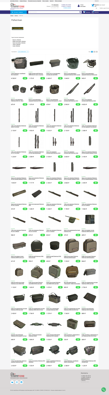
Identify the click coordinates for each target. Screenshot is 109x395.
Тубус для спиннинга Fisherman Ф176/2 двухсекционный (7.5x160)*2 (36, 153)
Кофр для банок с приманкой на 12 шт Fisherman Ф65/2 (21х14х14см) (72, 336)
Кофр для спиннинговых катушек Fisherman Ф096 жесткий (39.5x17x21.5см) (90, 283)
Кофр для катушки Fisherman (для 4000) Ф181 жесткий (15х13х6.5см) (53, 283)
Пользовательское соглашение (34, 0)
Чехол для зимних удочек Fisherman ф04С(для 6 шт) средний (88, 231)
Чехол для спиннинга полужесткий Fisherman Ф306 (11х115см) (71, 153)
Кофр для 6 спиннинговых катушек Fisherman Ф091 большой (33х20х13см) (52, 310)
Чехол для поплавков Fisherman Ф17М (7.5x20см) (19, 205)
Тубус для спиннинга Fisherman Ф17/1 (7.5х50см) (53, 231)
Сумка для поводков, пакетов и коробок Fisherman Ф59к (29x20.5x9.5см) (18, 362)
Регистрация (82, 6)
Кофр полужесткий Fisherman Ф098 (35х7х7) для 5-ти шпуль (36, 74)
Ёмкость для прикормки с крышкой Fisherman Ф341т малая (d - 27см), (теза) (72, 74)
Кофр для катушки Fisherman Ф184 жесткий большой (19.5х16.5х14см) (71, 257)
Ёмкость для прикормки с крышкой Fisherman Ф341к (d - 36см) (36, 101)
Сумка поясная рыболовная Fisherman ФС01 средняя (53, 335)
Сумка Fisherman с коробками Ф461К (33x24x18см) (71, 361)
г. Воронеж (55, 4)
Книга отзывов (45, 0)
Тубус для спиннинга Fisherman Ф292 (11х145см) (18, 126)
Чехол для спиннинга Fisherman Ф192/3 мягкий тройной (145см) (54, 178)
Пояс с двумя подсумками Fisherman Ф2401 (35, 335)
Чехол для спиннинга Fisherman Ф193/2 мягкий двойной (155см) (18, 178)
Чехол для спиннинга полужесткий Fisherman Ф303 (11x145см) (89, 101)
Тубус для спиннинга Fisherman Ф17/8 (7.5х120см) (53, 205)
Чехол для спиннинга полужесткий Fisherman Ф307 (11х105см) (53, 153)
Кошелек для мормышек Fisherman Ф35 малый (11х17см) (18, 335)
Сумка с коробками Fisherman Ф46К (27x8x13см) (53, 361)
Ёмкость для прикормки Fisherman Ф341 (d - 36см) (17, 100)
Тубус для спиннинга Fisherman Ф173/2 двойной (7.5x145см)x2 (89, 126)
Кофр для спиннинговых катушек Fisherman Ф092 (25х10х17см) (72, 309)
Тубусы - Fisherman (16, 44)
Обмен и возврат (58, 0)
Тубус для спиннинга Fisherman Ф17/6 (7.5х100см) (71, 205)
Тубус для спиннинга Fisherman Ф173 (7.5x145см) (18, 152)
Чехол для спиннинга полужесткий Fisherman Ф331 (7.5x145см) (71, 101)
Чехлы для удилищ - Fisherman (19, 42)
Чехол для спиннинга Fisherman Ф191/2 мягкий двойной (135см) (89, 178)
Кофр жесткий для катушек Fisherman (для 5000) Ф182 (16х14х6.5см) (17, 283)
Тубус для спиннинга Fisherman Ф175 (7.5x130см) (53, 126)
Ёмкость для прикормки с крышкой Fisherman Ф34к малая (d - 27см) (89, 74)
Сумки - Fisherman (16, 45)
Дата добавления (22, 51)
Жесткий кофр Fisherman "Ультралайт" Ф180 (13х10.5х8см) (72, 283)
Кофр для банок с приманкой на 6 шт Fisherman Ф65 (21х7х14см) (90, 335)
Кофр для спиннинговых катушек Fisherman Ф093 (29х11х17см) (37, 309)
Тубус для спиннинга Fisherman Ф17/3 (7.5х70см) (36, 231)
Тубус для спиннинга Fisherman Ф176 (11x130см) (36, 126)
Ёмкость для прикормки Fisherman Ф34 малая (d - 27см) (54, 100)
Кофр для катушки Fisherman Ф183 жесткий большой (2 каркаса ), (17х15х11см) (89, 257)
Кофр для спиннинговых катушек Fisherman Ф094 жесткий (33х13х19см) (19, 310)
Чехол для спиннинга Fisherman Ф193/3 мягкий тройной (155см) (89, 152)
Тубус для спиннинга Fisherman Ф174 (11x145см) (71, 126)
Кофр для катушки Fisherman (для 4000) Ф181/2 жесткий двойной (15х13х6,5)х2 (36, 283)
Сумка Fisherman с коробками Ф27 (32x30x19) (18, 74)
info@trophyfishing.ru (85, 378)
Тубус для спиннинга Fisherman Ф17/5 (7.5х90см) (89, 205)
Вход (82, 4)
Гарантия (51, 0)
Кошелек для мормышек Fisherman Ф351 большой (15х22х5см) (88, 310)
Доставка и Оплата (14, 0)
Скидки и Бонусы (23, 0)
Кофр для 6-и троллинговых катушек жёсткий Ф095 (53, 74)
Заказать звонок (67, 7)
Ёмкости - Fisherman (17, 39)
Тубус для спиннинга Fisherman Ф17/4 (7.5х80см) (18, 231)
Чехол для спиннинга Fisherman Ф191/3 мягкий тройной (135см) (71, 178)
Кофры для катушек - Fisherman (19, 41)
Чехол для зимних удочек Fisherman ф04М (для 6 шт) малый (17, 257)
